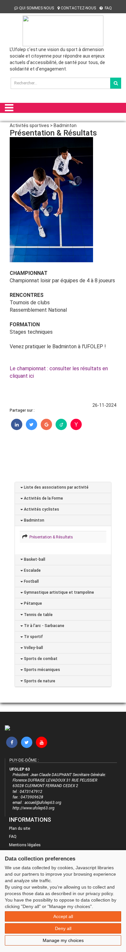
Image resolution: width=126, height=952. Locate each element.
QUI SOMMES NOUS (36, 8)
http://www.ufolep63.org (34, 808)
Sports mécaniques (41, 669)
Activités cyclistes (41, 509)
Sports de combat (40, 658)
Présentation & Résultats (50, 537)
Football (31, 581)
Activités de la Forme (43, 498)
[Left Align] (115, 83)
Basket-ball (34, 559)
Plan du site (19, 828)
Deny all (63, 928)
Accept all (63, 916)
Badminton (33, 520)
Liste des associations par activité (56, 487)
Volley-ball (33, 647)
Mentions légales (25, 844)
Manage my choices (63, 940)
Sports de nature (39, 681)
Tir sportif (33, 636)
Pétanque (32, 603)
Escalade (32, 570)
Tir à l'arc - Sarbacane (43, 625)
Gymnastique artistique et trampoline (58, 592)
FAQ (108, 8)
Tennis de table (38, 614)
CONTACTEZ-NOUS (78, 8)
